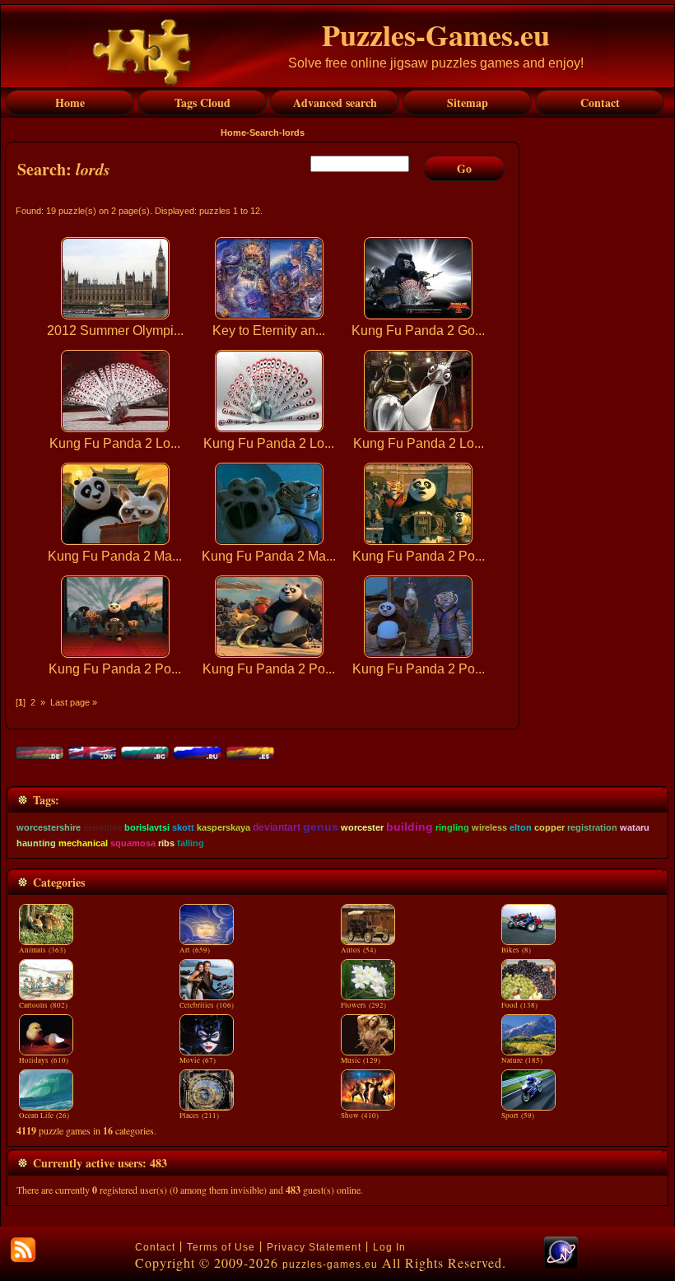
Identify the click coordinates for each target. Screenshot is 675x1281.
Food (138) (519, 1005)
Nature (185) (521, 1060)
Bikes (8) (516, 950)
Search (264, 132)
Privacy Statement (314, 1247)
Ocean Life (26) (44, 1115)
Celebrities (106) (206, 1005)
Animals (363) (42, 950)
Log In (389, 1247)
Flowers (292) (363, 1005)
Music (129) (360, 1060)
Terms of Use (221, 1247)
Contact (155, 1247)
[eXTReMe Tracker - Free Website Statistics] (561, 1264)
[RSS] (23, 1250)
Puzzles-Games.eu (436, 34)
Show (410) (360, 1115)
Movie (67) (197, 1060)
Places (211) (199, 1115)
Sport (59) (517, 1115)
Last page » (73, 702)
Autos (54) (358, 950)
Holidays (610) (43, 1060)
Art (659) (194, 950)
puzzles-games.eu (330, 1264)
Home (233, 132)
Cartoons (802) (43, 1005)
